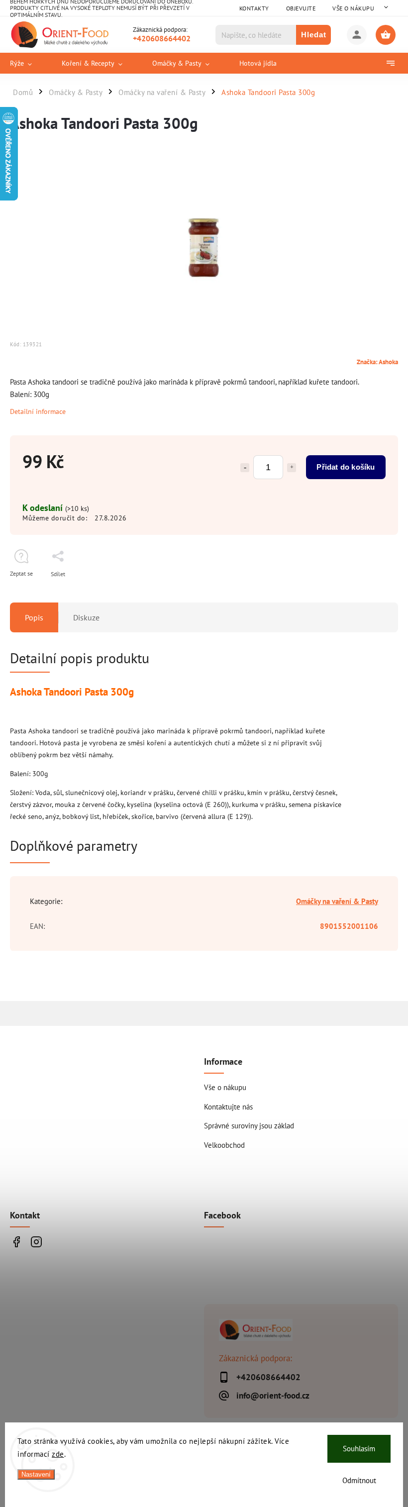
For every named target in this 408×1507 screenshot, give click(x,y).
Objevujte (301, 8)
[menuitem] (28, 63)
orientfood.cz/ (36, 1242)
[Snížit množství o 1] (244, 467)
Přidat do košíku (345, 467)
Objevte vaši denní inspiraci (16, 1242)
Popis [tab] (34, 617)
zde (58, 1454)
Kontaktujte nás (228, 1106)
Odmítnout (359, 1480)
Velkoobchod (224, 1145)
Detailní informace (38, 411)
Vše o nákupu (353, 8)
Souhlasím (359, 1448)
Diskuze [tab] (86, 617)
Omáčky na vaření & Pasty (337, 901)
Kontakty (254, 8)
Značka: (377, 362)
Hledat (313, 34)
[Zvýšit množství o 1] (291, 467)
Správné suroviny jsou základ (249, 1125)
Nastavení (36, 1474)
